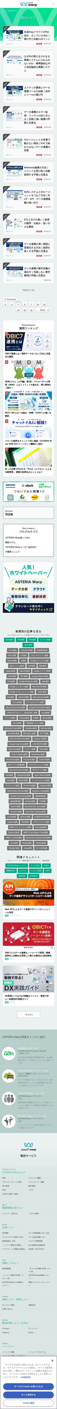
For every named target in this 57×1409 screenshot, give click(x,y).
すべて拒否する (28, 1395)
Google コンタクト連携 (19, 687)
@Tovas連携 (25, 817)
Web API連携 (25, 671)
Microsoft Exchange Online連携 (38, 838)
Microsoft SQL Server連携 (35, 806)
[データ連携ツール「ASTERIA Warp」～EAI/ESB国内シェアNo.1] (28, 4)
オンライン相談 (8, 1305)
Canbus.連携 (12, 822)
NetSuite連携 (30, 801)
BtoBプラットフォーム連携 (20, 827)
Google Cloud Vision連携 (18, 744)
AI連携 (35, 718)
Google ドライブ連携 (42, 671)
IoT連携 (23, 655)
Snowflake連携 (13, 733)
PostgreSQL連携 (23, 775)
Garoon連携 (17, 702)
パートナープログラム (37, 1352)
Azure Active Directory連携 (17, 791)
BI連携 (23, 661)
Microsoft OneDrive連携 (19, 770)
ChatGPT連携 (15, 812)
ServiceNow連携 (12, 760)
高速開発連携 (42, 650)
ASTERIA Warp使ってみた (17, 537)
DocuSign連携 (40, 827)
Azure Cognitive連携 (19, 754)
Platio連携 (12, 676)
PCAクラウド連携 (40, 770)
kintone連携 (12, 661)
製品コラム (10, 542)
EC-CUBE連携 (41, 848)
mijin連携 (45, 681)
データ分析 (35, 865)
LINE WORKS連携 (40, 744)
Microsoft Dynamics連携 (15, 707)
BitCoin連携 (47, 718)
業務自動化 (9, 1241)
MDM (48, 871)
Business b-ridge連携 (40, 791)
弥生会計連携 (14, 848)
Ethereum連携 (13, 832)
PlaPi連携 (25, 822)
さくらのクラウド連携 (35, 702)
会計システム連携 (17, 666)
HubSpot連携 (41, 843)
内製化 (46, 865)
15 (44, 304)
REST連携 (12, 655)
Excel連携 (12, 650)
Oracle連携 (11, 817)
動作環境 (31, 1186)
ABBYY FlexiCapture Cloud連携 (36, 832)
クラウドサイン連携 (41, 822)
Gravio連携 (17, 723)
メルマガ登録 (33, 1213)
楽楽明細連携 (40, 796)
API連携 (5, 1233)
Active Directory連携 (42, 775)
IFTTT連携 (44, 733)
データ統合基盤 (37, 1237)
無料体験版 (6, 1268)
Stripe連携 (28, 848)
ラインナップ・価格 (36, 1182)
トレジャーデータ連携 (40, 780)
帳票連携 (42, 666)
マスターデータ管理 (13, 1237)
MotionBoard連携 (38, 754)
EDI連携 (42, 801)
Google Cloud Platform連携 (39, 707)
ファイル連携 (10, 718)
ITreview (5, 1328)
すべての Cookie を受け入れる (28, 1386)
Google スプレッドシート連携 (21, 692)
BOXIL (31, 1332)
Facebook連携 (29, 760)
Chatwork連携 (45, 785)
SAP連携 (31, 666)
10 (38, 304)
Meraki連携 (23, 780)
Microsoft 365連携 (39, 687)
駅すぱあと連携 (29, 733)
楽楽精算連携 (15, 801)
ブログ (31, 1190)
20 (18, 310)
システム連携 (36, 871)
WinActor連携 (23, 697)
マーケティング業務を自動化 (13, 1249)
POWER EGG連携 (42, 817)
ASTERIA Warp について (16, 865)
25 (25, 310)
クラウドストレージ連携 (38, 765)
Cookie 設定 (28, 1403)
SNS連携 (20, 640)
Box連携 (10, 697)
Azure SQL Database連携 (36, 812)
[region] (28, 1382)
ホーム (5, 10)
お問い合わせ (7, 1309)
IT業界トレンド (12, 552)
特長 (4, 1178)
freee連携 (14, 843)
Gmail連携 (45, 713)
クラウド (22, 871)
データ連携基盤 (39, 1233)
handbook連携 (31, 728)
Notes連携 (44, 749)
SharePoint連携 (14, 749)
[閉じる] (52, 1360)
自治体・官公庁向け (36, 1249)
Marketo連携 (16, 806)
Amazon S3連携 (40, 739)
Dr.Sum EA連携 (29, 785)
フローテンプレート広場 (11, 1182)
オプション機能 (34, 1178)
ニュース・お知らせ (10, 1213)
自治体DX (34, 876)
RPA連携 (32, 640)
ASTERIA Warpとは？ (14, 1172)
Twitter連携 (42, 692)
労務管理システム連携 (34, 723)
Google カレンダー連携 (39, 661)
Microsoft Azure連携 (41, 697)
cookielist (26, 1377)
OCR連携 (11, 681)
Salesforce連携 (27, 650)
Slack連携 (28, 645)
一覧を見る (28, 1015)
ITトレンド (32, 1328)
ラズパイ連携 (30, 749)
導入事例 (5, 1186)
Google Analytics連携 (40, 676)
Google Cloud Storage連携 (20, 796)
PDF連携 (23, 676)
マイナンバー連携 (12, 785)
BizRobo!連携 (46, 728)
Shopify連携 (26, 843)
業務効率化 (10, 871)
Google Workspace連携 (28, 681)
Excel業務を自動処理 (36, 1245)
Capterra (5, 1332)
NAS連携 (9, 775)
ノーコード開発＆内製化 (11, 1245)
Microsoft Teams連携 (13, 728)
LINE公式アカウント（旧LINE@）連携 (22, 713)
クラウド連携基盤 (35, 1241)
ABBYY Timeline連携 (14, 838)
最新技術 (22, 876)
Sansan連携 (24, 718)
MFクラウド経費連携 (16, 765)
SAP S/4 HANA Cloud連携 (20, 739)
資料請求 (31, 1305)
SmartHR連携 (44, 760)
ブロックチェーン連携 (39, 655)
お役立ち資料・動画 (10, 1194)
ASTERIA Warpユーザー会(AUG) (20, 547)
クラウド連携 (45, 640)
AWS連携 (9, 640)
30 (31, 310)
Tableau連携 (10, 671)
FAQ (4, 1190)
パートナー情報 (8, 1352)
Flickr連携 (11, 780)
